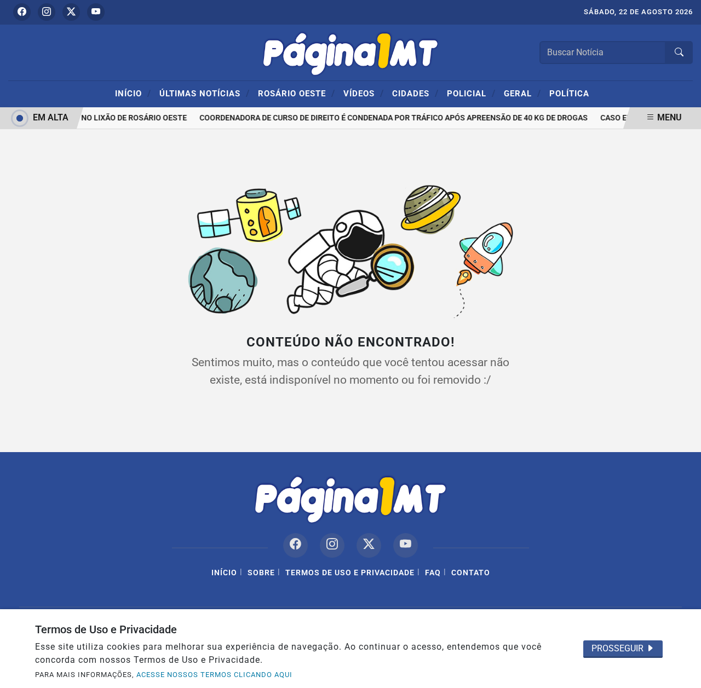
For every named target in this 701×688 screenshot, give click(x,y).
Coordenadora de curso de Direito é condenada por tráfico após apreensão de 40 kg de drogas (391, 118)
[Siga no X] (71, 12)
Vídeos (363, 93)
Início (133, 93)
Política (569, 94)
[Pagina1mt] (350, 52)
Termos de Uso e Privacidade (350, 572)
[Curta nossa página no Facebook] (295, 545)
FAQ (433, 572)
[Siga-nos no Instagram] (332, 545)
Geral (522, 93)
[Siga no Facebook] (22, 12)
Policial (471, 93)
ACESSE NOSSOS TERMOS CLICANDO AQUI (214, 674)
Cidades (415, 93)
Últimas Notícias (204, 93)
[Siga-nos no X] (369, 545)
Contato (470, 572)
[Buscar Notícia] (679, 52)
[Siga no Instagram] (46, 12)
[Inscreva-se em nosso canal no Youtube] (405, 545)
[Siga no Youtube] (96, 12)
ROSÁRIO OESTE (296, 93)
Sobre (261, 572)
